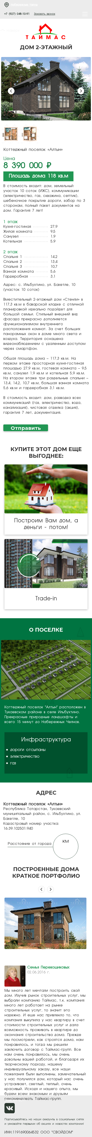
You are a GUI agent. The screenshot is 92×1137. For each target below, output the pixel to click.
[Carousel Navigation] (46, 890)
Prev (11, 91)
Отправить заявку (26, 428)
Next (80, 91)
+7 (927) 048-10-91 (17, 14)
